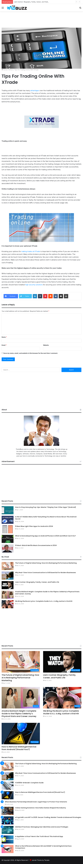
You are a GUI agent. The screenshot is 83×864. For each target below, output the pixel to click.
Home (5, 70)
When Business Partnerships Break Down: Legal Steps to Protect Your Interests (36, 802)
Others (11, 70)
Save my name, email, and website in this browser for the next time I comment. (30, 353)
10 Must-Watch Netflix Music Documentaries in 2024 (36, 545)
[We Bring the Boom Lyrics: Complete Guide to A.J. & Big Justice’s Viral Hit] (8, 604)
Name (4, 337)
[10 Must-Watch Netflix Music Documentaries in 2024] (8, 548)
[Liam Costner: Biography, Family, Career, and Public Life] (8, 585)
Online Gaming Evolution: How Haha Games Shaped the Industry (40, 808)
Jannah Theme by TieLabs (40, 860)
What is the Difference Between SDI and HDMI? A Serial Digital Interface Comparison (43, 847)
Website (46, 345)
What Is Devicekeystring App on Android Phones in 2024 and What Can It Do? (45, 536)
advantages (34, 90)
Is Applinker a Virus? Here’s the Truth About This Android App (39, 836)
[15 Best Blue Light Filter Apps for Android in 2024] (8, 529)
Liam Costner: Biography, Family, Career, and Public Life (33, 2)
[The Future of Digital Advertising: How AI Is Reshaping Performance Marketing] (8, 566)
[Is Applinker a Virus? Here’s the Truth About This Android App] (8, 839)
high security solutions (34, 285)
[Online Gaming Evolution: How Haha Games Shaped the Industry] (8, 811)
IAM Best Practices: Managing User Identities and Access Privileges (41, 827)
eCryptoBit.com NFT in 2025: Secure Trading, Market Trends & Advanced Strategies (48, 817)
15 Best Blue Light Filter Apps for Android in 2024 (34, 526)
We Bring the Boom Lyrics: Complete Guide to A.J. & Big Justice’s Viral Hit (43, 601)
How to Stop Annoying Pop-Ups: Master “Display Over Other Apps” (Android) (45, 507)
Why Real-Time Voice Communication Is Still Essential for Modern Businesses (45, 572)
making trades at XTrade (30, 251)
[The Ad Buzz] (17, 7)
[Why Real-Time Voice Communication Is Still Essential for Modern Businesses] (8, 576)
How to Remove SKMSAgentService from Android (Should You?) (19, 748)
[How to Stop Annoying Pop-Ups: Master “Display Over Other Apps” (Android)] (8, 510)
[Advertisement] (41, 18)
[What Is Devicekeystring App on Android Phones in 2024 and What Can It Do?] (8, 539)
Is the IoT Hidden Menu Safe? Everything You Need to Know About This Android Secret (45, 518)
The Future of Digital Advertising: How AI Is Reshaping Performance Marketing (46, 563)
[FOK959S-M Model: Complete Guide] (8, 786)
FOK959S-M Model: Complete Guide (29, 783)
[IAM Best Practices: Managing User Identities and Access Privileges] (8, 830)
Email (4, 345)
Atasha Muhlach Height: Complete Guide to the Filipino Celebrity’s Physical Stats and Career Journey (47, 593)
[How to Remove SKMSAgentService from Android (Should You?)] (8, 795)
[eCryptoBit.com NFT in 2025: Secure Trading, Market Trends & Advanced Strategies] (8, 820)
